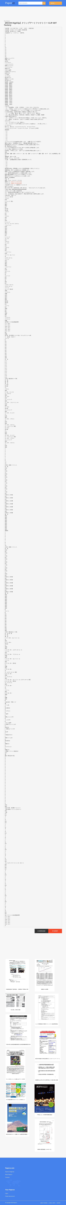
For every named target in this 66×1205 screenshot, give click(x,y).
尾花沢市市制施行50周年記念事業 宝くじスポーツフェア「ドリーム (47, 1058)
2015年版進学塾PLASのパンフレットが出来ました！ (15, 1099)
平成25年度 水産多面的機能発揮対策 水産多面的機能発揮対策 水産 (18, 1044)
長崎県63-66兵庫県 (44, 989)
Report (55, 931)
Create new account (10, 1196)
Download (41, 931)
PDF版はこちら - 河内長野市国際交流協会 (44, 1114)
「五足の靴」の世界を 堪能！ (15, 1009)
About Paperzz (8, 1174)
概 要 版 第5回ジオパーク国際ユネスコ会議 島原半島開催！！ (17, 1134)
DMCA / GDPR (52, 1202)
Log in (6, 1193)
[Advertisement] (33, 14)
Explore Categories (9, 1171)
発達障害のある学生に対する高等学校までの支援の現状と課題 (46, 1080)
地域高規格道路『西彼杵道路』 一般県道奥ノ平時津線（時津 (17, 989)
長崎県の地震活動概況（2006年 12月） (44, 1149)
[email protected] (16, 181)
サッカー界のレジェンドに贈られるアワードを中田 (15, 1079)
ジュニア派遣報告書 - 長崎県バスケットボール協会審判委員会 (46, 1024)
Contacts (7, 1177)
